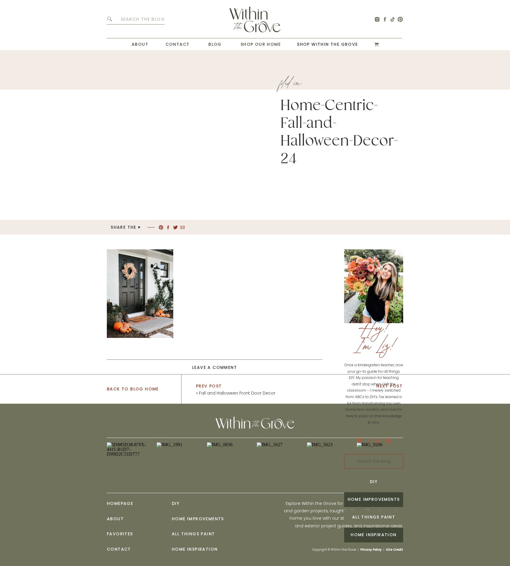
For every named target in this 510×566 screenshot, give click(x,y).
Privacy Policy (371, 549)
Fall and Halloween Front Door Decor (237, 393)
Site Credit (394, 549)
